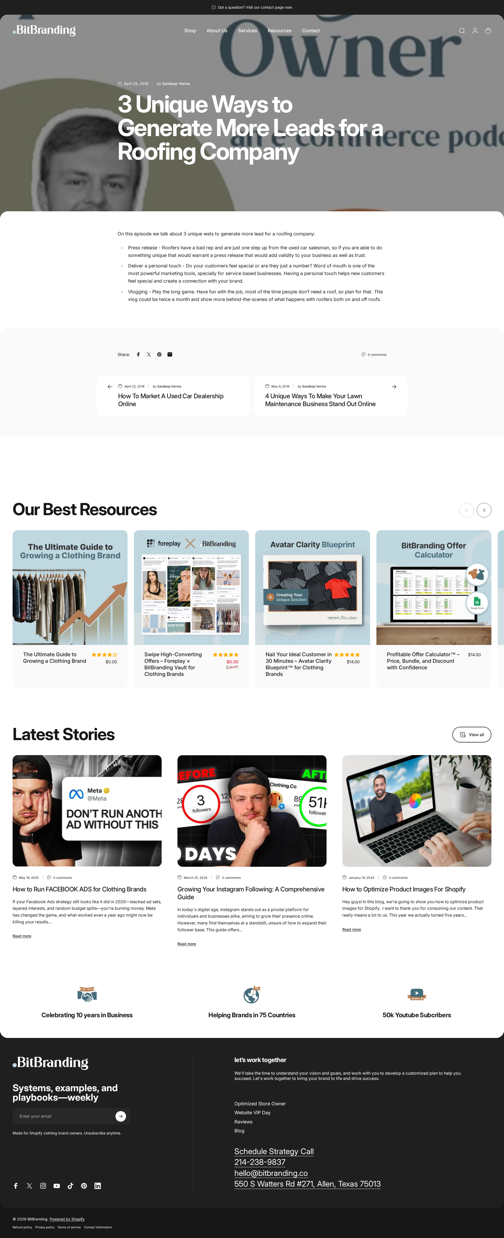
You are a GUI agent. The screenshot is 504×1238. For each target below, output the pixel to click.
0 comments (377, 355)
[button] (104, 654)
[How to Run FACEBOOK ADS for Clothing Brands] (87, 811)
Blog (239, 1130)
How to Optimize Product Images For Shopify (404, 889)
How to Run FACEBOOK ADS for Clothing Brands (79, 889)
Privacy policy (44, 1227)
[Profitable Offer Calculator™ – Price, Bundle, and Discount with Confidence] (433, 587)
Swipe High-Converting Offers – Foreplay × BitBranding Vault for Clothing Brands (173, 664)
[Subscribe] (121, 1116)
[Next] (484, 510)
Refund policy (22, 1227)
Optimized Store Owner (260, 1103)
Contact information (98, 1227)
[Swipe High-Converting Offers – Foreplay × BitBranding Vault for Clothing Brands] (191, 587)
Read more (22, 936)
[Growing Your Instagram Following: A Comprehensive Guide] (252, 811)
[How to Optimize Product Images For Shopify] (416, 811)
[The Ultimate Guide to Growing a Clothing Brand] (70, 587)
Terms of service (69, 1227)
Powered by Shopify (67, 1219)
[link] (87, 994)
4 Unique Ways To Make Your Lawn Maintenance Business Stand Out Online (320, 400)
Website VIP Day (252, 1112)
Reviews (243, 1121)
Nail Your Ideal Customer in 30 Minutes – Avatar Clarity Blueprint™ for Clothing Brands (299, 664)
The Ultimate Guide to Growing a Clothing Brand (54, 657)
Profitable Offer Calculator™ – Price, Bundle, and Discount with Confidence (423, 661)
